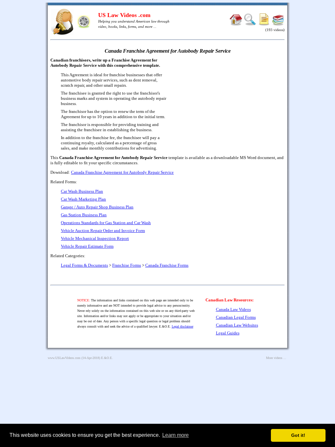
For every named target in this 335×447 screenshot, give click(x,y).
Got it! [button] (298, 435)
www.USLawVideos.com (64, 358)
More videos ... (276, 358)
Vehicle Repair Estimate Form (87, 246)
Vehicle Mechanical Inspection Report (95, 238)
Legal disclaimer (182, 326)
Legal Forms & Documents (84, 265)
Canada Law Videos (233, 309)
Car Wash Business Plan (82, 191)
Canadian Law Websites (237, 325)
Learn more (175, 435)
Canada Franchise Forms (166, 265)
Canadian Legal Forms (236, 317)
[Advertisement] (228, 105)
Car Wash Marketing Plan (83, 199)
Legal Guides (227, 333)
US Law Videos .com (124, 15)
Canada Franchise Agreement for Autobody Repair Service (122, 172)
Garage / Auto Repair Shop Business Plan (97, 207)
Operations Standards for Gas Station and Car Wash (106, 222)
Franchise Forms (126, 265)
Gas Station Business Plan (84, 214)
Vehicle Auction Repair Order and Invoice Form (103, 230)
